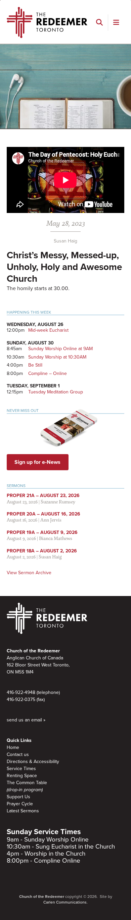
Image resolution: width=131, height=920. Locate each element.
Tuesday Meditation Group (55, 392)
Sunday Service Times (44, 831)
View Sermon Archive (29, 573)
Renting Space (22, 775)
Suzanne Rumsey (58, 501)
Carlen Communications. (65, 902)
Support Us (18, 797)
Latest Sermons (23, 811)
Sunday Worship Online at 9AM (60, 348)
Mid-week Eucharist (48, 330)
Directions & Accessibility (33, 761)
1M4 (30, 672)
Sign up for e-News (37, 462)
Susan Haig (65, 241)
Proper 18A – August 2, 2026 (42, 551)
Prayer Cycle (20, 804)
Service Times (21, 768)
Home (13, 747)
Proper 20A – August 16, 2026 (43, 514)
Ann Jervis (50, 519)
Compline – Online (47, 373)
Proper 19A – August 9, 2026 (42, 532)
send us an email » (26, 720)
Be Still (35, 365)
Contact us (18, 754)
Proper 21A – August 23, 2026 (43, 495)
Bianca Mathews (55, 538)
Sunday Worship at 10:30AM (57, 357)
